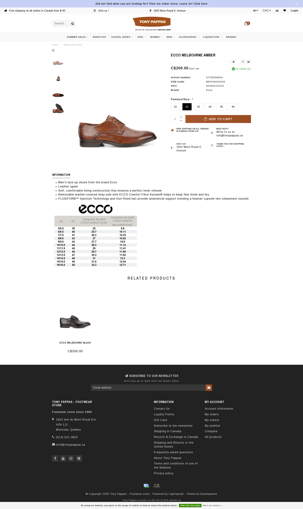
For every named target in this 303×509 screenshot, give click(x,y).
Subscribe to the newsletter (173, 425)
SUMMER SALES (76, 37)
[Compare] (277, 10)
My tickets (212, 420)
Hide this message (190, 505)
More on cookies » (212, 505)
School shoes (120, 37)
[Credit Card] (146, 485)
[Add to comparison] (248, 61)
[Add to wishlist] (243, 61)
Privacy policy (163, 473)
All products (213, 437)
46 (233, 106)
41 (175, 106)
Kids (140, 37)
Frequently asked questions (173, 452)
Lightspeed (176, 493)
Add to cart (220, 119)
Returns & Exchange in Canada (176, 437)
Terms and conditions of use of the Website (176, 465)
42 (187, 106)
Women (155, 37)
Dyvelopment (208, 493)
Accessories (187, 37)
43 (198, 106)
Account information (219, 408)
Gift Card (160, 420)
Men (169, 37)
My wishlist (212, 425)
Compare (211, 431)
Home (55, 45)
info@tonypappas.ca (70, 444)
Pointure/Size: (182, 99)
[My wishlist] (284, 10)
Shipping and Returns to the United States (173, 444)
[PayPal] (157, 485)
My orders (212, 414)
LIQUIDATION (211, 37)
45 (221, 106)
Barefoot (100, 37)
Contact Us (162, 408)
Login (294, 10)
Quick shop (77, 341)
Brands (231, 37)
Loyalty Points (164, 414)
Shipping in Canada (167, 431)
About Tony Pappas (167, 458)
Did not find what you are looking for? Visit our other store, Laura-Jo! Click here (152, 3)
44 (210, 106)
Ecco (209, 90)
